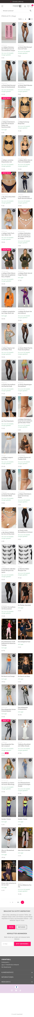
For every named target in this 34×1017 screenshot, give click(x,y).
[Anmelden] (25, 6)
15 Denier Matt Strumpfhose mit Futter (25, 48)
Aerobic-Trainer (6, 819)
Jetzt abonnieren (22, 944)
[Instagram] (12, 990)
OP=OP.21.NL (4, 781)
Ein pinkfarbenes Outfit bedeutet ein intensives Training (8, 643)
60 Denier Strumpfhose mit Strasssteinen (8, 607)
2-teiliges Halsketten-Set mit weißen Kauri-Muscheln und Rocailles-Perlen (24, 236)
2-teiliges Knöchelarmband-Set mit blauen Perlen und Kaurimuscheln (8, 124)
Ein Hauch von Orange (8, 676)
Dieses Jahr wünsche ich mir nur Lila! (8, 884)
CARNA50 (4, 742)
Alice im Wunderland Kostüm (7, 851)
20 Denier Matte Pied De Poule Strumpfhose (25, 348)
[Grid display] (29, 19)
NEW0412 (4, 382)
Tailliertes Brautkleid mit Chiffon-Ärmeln (24, 745)
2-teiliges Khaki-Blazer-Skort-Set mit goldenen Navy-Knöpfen (8, 274)
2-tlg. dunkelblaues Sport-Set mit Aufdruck (25, 197)
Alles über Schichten (24, 850)
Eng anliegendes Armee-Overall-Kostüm (8, 710)
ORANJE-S (4, 309)
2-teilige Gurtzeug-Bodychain (23, 122)
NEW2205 (4, 231)
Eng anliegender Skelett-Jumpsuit (7, 745)
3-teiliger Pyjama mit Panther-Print (24, 458)
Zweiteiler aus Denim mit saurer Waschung (7, 783)
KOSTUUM (4, 707)
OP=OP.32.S (4, 346)
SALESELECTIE (22, 158)
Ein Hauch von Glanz (24, 676)
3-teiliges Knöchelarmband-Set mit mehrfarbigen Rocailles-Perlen (25, 421)
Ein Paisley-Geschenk (24, 605)
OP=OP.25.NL (21, 309)
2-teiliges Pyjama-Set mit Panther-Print (8, 348)
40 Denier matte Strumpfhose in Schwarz (25, 531)
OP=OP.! (20, 346)
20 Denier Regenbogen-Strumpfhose (25, 385)
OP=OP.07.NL (4, 271)
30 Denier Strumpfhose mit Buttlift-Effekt (8, 494)
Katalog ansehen (2, 6)
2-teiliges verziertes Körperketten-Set (7, 161)
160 (18, 902)
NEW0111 (20, 883)
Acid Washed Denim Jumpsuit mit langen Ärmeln (24, 784)
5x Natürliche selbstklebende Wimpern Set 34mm (8, 570)
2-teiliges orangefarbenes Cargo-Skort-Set (8, 312)
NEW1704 (4, 45)
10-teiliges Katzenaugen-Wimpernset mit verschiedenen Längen (8, 48)
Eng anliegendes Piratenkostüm (23, 708)
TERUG (3, 567)
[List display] (32, 19)
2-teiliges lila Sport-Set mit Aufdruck (25, 312)
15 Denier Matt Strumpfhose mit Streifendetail (8, 86)
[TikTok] (20, 990)
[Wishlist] (28, 6)
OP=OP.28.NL (21, 455)
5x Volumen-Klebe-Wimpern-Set (23, 569)
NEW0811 (20, 194)
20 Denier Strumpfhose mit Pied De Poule (8, 385)
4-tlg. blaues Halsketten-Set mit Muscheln (7, 533)
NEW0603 (4, 419)
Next (22, 902)
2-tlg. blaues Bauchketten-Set (8, 197)
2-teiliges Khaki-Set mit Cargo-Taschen (25, 274)
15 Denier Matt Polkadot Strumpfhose (25, 86)
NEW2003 (21, 45)
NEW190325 (4, 194)
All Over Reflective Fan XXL (24, 885)
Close (17, 972)
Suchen (31, 10)
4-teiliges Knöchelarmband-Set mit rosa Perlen (25, 495)
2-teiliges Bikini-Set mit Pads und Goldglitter (25, 161)
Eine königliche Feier (24, 641)
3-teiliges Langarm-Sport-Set (7, 458)
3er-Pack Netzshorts (7, 421)
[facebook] (16, 990)
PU (19, 120)
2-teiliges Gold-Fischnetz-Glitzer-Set (8, 234)
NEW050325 (4, 120)
